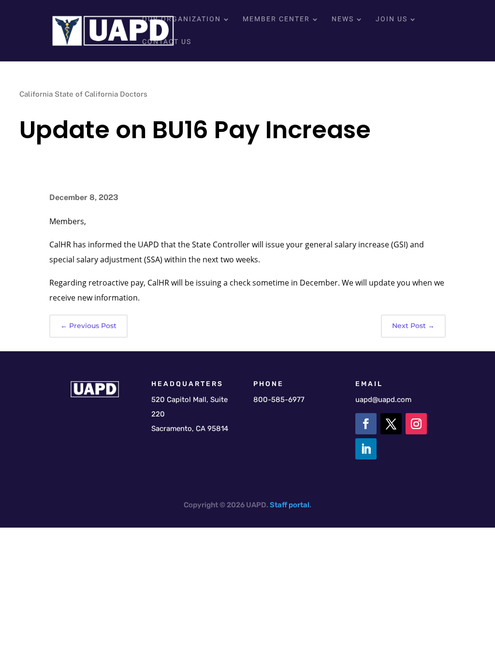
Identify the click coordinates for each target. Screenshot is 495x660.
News (343, 20)
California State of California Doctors (83, 94)
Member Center (276, 20)
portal (299, 505)
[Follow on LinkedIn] (366, 448)
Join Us (392, 20)
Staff (278, 505)
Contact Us (166, 43)
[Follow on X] (391, 423)
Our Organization (181, 20)
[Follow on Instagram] (416, 423)
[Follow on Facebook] (366, 423)
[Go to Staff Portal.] (288, 505)
